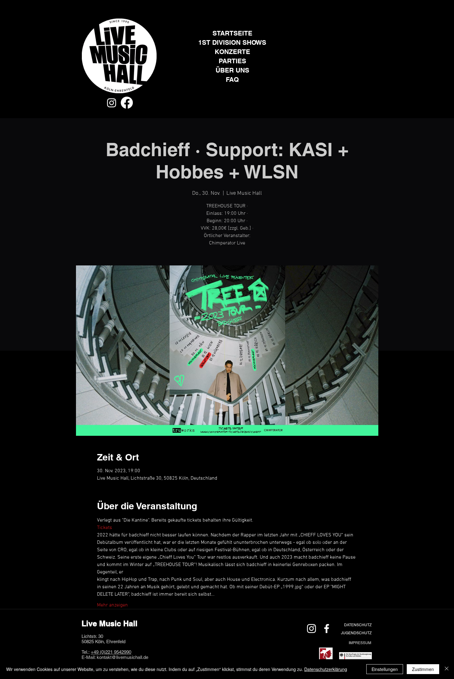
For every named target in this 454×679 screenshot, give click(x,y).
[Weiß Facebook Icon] (327, 629)
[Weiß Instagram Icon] (311, 629)
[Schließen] (446, 669)
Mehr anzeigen (112, 605)
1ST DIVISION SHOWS (232, 42)
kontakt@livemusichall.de (122, 657)
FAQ (232, 79)
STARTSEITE (232, 33)
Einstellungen (385, 669)
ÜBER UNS (232, 70)
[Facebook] (127, 103)
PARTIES (232, 61)
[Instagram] (112, 103)
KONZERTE (232, 52)
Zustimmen (423, 669)
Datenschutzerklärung (325, 669)
